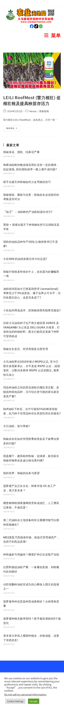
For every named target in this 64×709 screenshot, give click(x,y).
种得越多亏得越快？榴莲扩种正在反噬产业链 (31, 554)
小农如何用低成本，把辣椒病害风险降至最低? (32, 310)
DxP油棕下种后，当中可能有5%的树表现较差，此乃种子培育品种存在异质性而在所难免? (32, 411)
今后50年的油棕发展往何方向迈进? (25, 259)
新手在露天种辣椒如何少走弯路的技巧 (27, 182)
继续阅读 (13, 127)
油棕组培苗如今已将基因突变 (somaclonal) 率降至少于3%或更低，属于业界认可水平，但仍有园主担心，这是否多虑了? (32, 293)
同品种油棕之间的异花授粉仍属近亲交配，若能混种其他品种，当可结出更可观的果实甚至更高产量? (31, 391)
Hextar (33, 111)
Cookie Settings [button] (15, 701)
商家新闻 (44, 111)
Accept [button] (33, 701)
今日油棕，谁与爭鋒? (16, 426)
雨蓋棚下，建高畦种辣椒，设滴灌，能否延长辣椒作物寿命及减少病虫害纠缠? (31, 458)
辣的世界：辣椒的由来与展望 (21, 473)
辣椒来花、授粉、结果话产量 (21, 152)
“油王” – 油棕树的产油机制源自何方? (28, 212)
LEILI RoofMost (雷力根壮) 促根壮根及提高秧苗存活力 (32, 100)
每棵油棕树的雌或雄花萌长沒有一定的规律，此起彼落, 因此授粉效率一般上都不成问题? (31, 167)
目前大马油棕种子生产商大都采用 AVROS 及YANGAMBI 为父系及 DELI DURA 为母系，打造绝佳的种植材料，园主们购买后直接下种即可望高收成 (31, 329)
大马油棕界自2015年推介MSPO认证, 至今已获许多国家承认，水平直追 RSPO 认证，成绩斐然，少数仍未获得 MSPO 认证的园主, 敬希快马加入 (31, 368)
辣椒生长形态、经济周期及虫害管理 (25, 349)
